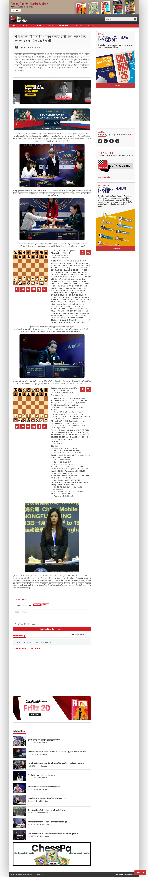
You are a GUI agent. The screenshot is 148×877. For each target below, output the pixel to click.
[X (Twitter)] (100, 141)
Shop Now (115, 86)
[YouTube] (106, 141)
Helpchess (79, 25)
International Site (104, 177)
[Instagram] (117, 141)
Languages (25, 25)
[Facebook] (111, 141)
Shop (39, 25)
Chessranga (64, 25)
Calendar (50, 25)
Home (14, 25)
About (90, 25)
